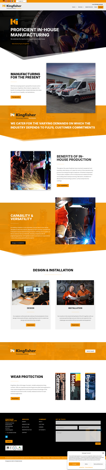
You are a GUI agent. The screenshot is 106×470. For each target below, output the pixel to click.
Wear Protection (27, 429)
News (95, 7)
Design (24, 421)
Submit (98, 443)
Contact (101, 7)
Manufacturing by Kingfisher (20, 44)
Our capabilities (62, 185)
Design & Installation (18, 243)
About (73, 7)
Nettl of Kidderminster (17, 461)
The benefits (16, 97)
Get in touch (90, 351)
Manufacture (25, 424)
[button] (103, 453)
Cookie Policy (81, 467)
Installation (25, 427)
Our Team (41, 424)
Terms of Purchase (55, 458)
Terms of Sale (46, 458)
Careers (41, 427)
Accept (74, 464)
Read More (15, 398)
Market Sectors (89, 7)
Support (24, 432)
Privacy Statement (89, 467)
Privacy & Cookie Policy (35, 458)
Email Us (9, 441)
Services (80, 7)
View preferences (98, 464)
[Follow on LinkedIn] (6, 437)
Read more (30, 325)
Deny (86, 464)
